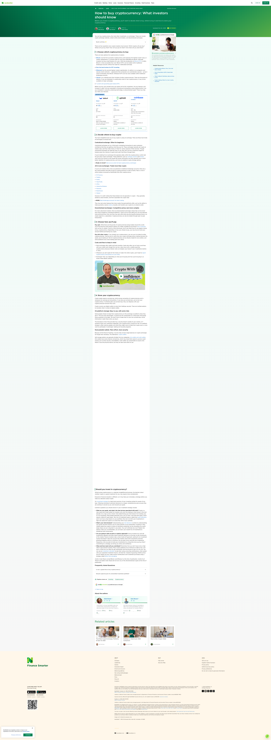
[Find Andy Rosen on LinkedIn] (109, 601)
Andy (107, 598)
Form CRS (163, 708)
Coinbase (130, 156)
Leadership (117, 662)
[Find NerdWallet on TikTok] (214, 691)
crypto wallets (122, 334)
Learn (107, 8)
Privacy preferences (207, 668)
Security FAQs (161, 662)
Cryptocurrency (119, 579)
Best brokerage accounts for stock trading (112, 200)
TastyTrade (99, 181)
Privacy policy (205, 664)
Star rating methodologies (121, 672)
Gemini (135, 156)
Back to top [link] (100, 589)
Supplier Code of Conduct (208, 662)
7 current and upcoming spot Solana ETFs (108, 83)
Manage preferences (16, 734)
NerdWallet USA (120, 733)
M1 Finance (99, 175)
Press (116, 677)
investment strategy (102, 501)
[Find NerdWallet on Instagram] (208, 691)
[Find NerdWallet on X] (203, 691)
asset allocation (142, 517)
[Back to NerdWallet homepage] (96, 8)
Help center (161, 660)
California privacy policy (208, 666)
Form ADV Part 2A (170, 708)
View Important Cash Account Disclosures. (186, 711)
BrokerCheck (144, 709)
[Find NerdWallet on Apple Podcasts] (211, 691)
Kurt (134, 598)
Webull (98, 193)
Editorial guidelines (119, 670)
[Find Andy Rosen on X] (105, 601)
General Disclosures (126, 709)
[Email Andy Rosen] (107, 601)
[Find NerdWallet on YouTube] (206, 691)
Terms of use (205, 660)
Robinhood (99, 190)
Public (98, 179)
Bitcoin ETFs (137, 61)
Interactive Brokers (101, 186)
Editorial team (118, 675)
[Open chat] (267, 736)
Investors (117, 681)
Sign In (258, 2)
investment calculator (109, 551)
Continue (27, 734)
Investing (101, 8)
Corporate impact (119, 666)
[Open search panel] (251, 3)
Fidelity (98, 177)
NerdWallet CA (132, 733)
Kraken (142, 156)
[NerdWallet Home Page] (7, 2)
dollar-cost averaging (111, 556)
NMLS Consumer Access (120, 692)
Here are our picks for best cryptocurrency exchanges (121, 163)
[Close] (32, 728)
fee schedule (133, 709)
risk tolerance (128, 523)
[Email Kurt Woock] (131, 601)
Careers (116, 664)
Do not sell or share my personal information (213, 670)
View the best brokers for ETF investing (107, 67)
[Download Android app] (41, 692)
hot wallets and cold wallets (138, 337)
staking (111, 205)
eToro (97, 184)
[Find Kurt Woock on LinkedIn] (134, 601)
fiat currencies (142, 226)
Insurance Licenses (164, 696)
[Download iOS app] (31, 692)
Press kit (117, 679)
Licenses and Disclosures (131, 692)
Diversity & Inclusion (120, 668)
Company (117, 660)
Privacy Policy (179, 708)
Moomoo (98, 188)
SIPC (119, 708)
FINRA (116, 708)
